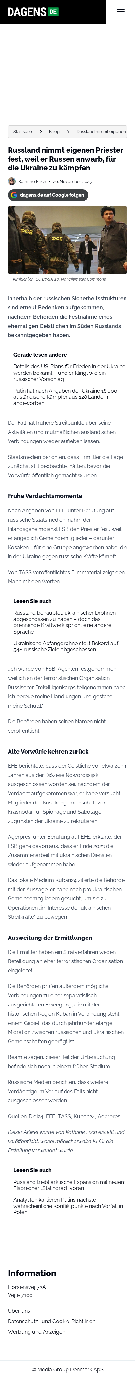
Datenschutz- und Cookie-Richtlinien (51, 1321)
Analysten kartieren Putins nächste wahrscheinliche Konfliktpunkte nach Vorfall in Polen (68, 1206)
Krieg (54, 131)
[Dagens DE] (57, 11)
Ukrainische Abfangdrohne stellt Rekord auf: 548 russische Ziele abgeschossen (66, 646)
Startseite (22, 131)
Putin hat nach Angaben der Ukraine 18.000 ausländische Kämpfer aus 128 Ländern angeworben (65, 397)
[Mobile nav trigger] (120, 11)
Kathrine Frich (32, 181)
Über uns (19, 1311)
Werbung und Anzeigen (36, 1332)
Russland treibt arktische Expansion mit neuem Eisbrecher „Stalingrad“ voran (69, 1185)
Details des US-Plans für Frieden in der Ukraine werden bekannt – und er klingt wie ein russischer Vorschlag (69, 372)
